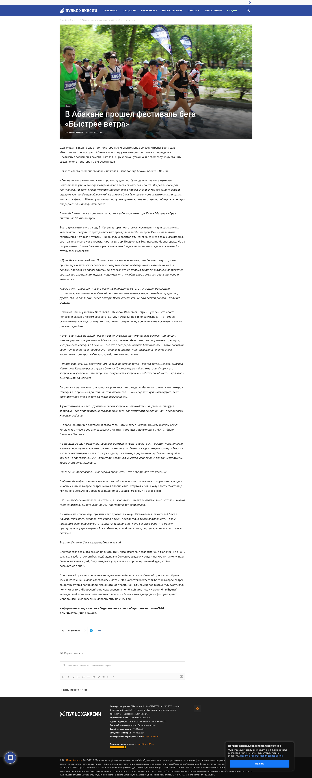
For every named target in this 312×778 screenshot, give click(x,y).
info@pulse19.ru (151, 736)
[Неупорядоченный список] (88, 677)
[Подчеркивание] (73, 677)
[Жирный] (63, 677)
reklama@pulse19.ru (144, 744)
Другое (192, 10)
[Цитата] (93, 677)
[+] (114, 676)
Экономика (149, 10)
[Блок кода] (98, 677)
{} (108, 676)
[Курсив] (68, 677)
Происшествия (172, 10)
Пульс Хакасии (74, 760)
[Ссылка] (103, 677)
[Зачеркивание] (78, 677)
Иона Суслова (75, 132)
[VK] (99, 630)
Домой (63, 20)
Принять (259, 763)
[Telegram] (249, 3)
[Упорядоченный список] (83, 677)
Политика (110, 10)
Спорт (73, 20)
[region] (265, 756)
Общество (129, 10)
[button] (248, 10)
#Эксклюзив (213, 10)
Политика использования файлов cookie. (261, 755)
